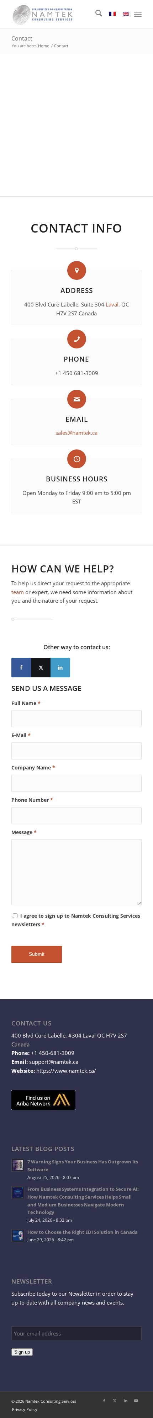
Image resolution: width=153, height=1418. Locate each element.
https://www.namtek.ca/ (66, 1070)
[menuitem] (95, 14)
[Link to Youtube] (136, 1400)
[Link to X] (41, 667)
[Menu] (138, 14)
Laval (112, 304)
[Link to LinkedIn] (60, 667)
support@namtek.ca (53, 1061)
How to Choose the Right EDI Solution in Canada (82, 1232)
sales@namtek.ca (76, 432)
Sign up (22, 1352)
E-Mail (21, 735)
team (17, 592)
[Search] (95, 14)
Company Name (33, 767)
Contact (21, 38)
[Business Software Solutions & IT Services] (63, 14)
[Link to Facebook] (21, 667)
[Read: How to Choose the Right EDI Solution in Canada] (17, 1235)
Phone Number (32, 799)
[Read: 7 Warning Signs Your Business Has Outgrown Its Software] (17, 1165)
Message (24, 832)
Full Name (26, 703)
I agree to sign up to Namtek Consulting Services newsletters (75, 920)
